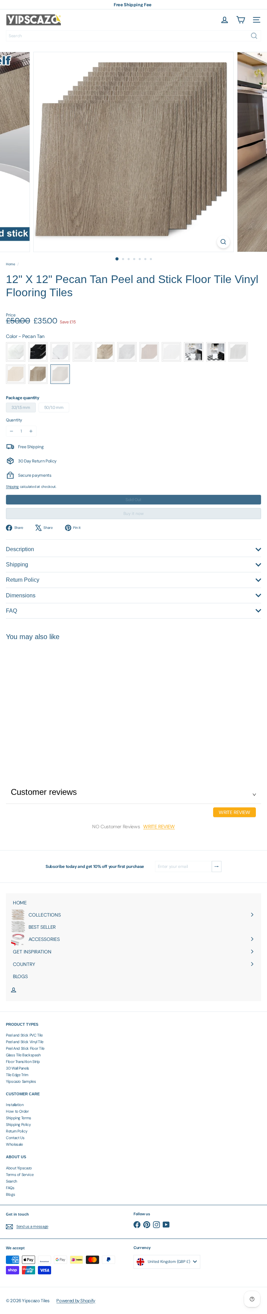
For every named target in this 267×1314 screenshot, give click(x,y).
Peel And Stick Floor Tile (25, 1048)
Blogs (10, 1194)
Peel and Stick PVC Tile (24, 1035)
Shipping (12, 486)
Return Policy (16, 1131)
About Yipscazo (19, 1168)
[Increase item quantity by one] (31, 431)
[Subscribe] (216, 866)
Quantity (14, 420)
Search (11, 1181)
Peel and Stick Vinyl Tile (24, 1041)
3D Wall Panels (17, 1068)
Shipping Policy (18, 1124)
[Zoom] (223, 241)
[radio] (15, 352)
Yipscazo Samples (21, 1081)
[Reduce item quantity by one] (11, 431)
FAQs (10, 1187)
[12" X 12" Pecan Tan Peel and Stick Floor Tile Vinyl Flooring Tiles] (49, 701)
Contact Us (15, 1137)
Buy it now (133, 513)
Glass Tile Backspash (23, 1055)
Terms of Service (19, 1174)
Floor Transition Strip (23, 1061)
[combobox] (133, 35)
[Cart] (241, 20)
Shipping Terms (18, 1117)
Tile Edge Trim (17, 1074)
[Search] (254, 35)
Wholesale (14, 1144)
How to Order (17, 1111)
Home (10, 264)
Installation (15, 1104)
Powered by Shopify (75, 1301)
